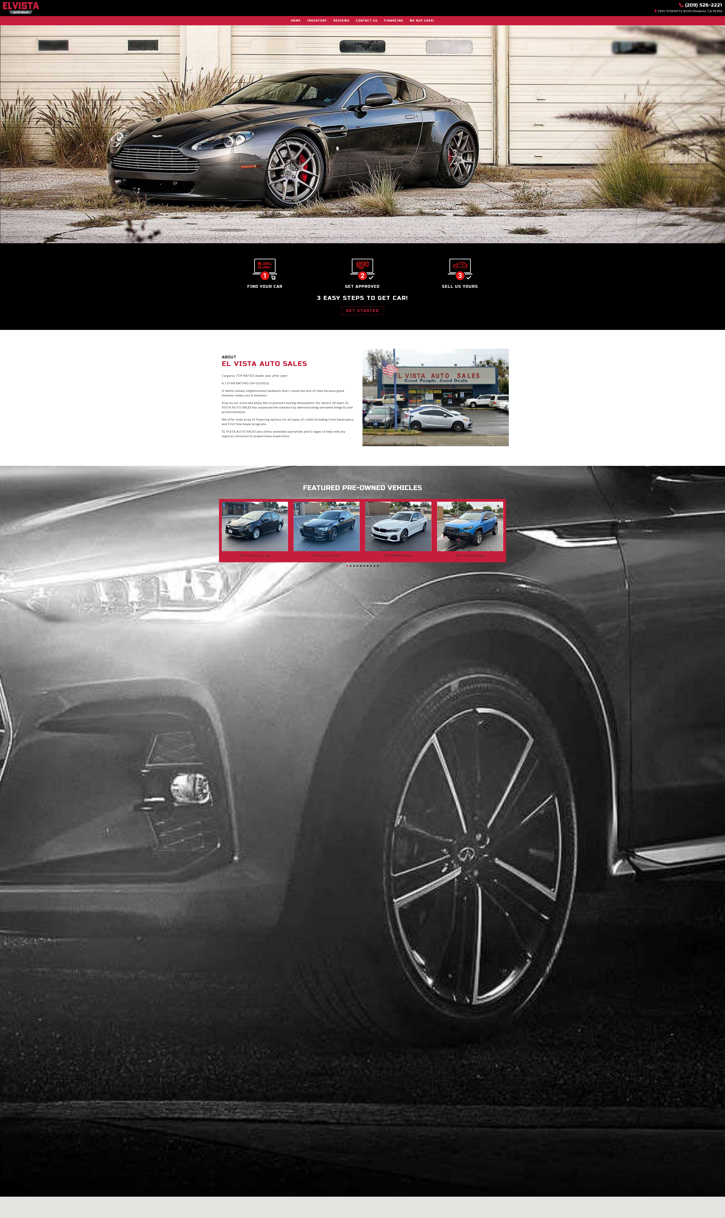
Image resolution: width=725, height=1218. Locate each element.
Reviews (341, 20)
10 (378, 566)
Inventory (317, 20)
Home (296, 20)
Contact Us (367, 20)
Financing (393, 20)
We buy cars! (422, 20)
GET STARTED (362, 310)
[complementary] (713, 1206)
